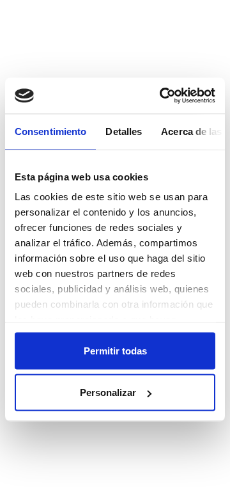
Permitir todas (115, 350)
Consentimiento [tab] (50, 130)
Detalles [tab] (123, 130)
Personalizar (108, 392)
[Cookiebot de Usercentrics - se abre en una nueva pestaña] (162, 96)
